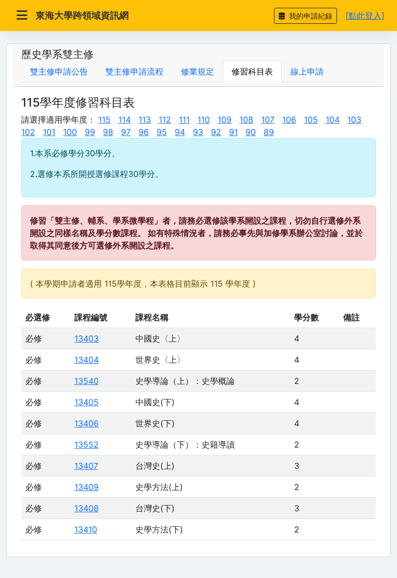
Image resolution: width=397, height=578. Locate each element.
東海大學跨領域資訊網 (82, 15)
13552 (86, 444)
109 (225, 119)
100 (70, 132)
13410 (85, 529)
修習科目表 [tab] (252, 71)
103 (354, 119)
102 (28, 132)
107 (267, 119)
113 (145, 119)
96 (144, 132)
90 (251, 132)
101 (49, 132)
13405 (86, 402)
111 (184, 119)
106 (289, 119)
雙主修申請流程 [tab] (134, 71)
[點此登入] (365, 15)
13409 (86, 487)
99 (90, 132)
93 (198, 132)
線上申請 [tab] (307, 71)
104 (333, 119)
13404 (86, 359)
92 (216, 132)
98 (108, 132)
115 (104, 119)
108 (246, 119)
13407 (86, 466)
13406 (86, 423)
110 (203, 119)
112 (165, 119)
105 (311, 119)
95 (162, 132)
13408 (86, 508)
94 (180, 132)
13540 (86, 381)
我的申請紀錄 (309, 15)
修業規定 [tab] (197, 71)
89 (269, 132)
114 (124, 119)
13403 (86, 338)
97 (126, 132)
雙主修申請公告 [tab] (59, 71)
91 (233, 132)
